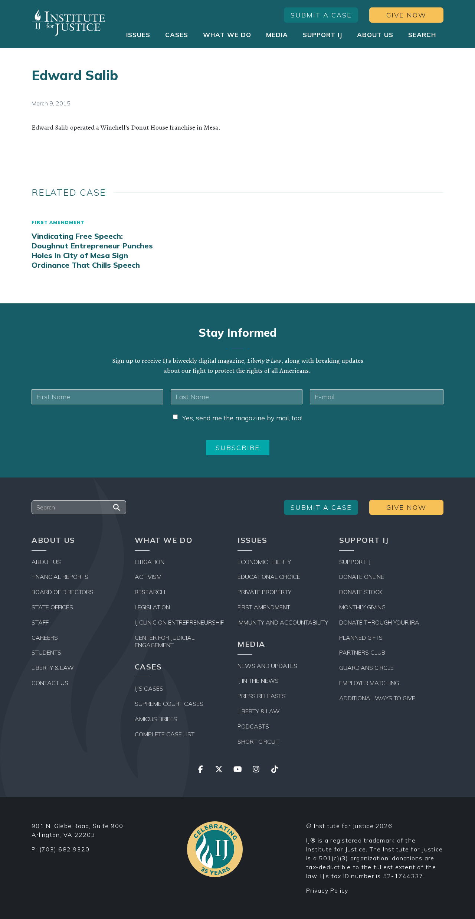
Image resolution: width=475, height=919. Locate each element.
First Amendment (58, 222)
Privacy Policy (327, 890)
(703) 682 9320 (64, 849)
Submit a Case (321, 15)
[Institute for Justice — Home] (69, 22)
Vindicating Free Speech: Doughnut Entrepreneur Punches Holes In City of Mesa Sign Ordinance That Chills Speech (92, 250)
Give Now (406, 15)
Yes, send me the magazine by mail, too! (242, 418)
